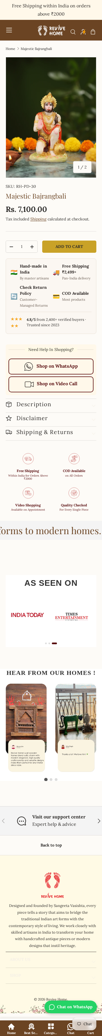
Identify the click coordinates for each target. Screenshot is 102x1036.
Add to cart (69, 246)
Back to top (51, 845)
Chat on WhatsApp (74, 1006)
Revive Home (56, 999)
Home (10, 48)
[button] (93, 32)
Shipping (38, 219)
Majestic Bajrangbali (36, 48)
